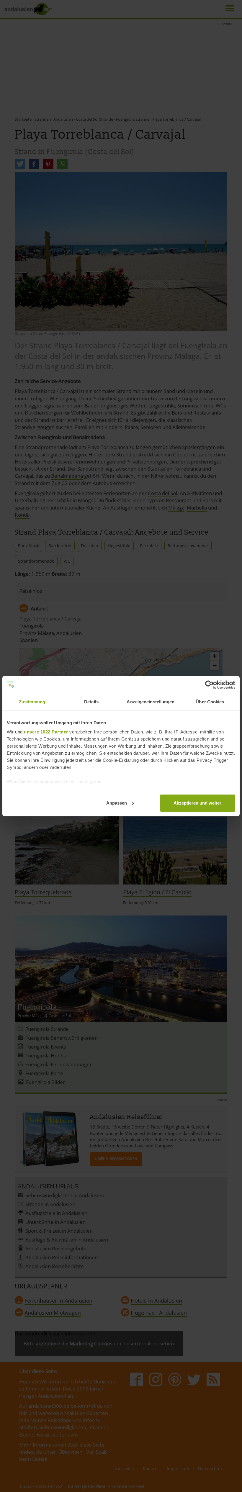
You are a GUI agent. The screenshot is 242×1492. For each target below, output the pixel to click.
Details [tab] (91, 701)
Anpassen (116, 802)
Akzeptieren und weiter (197, 802)
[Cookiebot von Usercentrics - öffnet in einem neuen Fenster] (209, 684)
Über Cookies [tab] (210, 701)
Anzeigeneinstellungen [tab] (150, 701)
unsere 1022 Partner (46, 731)
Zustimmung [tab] (32, 701)
